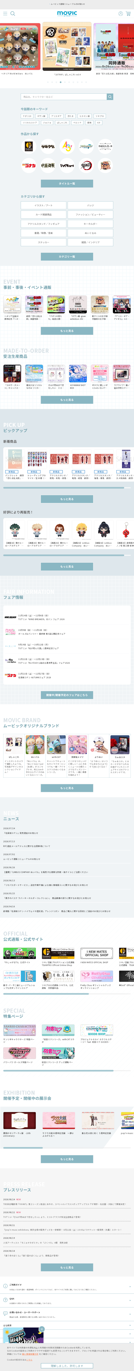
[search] (110, 97)
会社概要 (7, 1325)
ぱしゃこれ (62, 122)
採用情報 (7, 1333)
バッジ (90, 205)
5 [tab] (65, 82)
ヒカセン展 (85, 116)
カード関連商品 (44, 214)
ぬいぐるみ (90, 233)
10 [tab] (86, 82)
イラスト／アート (43, 205)
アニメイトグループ (12, 1342)
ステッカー (43, 242)
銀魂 (89, 122)
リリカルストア (30, 122)
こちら (29, 1359)
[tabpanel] (67, 49)
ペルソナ (77, 122)
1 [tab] (48, 82)
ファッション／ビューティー (90, 214)
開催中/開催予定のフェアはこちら (67, 695)
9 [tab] (82, 82)
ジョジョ (47, 122)
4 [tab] (61, 82)
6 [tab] (69, 82)
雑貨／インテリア (90, 242)
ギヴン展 (41, 116)
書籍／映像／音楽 (43, 233)
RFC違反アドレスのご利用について (68, 4)
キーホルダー (90, 223)
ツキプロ (100, 116)
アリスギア (56, 116)
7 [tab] (74, 82)
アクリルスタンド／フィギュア (43, 223)
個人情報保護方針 (30, 1354)
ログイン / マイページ (120, 13)
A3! (98, 122)
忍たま (70, 116)
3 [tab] (57, 82)
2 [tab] (52, 82)
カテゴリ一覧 (67, 256)
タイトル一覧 (67, 183)
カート (128, 13)
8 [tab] (78, 82)
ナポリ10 (27, 116)
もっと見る (67, 331)
